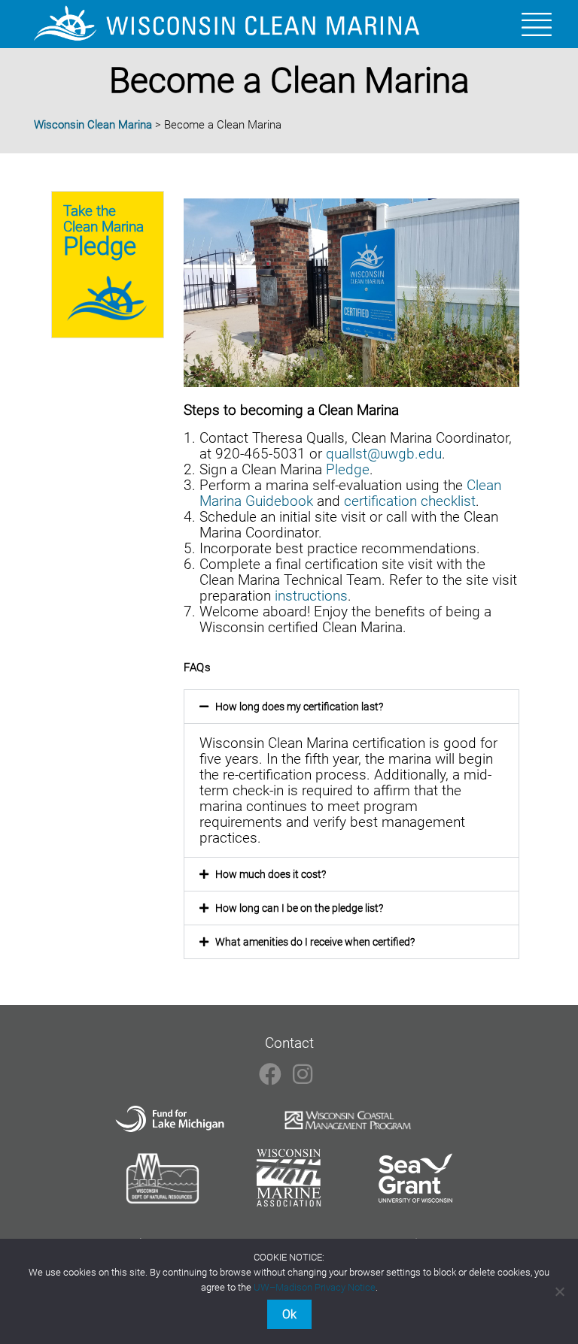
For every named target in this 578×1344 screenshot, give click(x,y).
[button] (351, 706)
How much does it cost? (270, 874)
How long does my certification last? (299, 707)
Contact (289, 1043)
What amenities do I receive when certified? (315, 942)
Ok (289, 1314)
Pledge (348, 469)
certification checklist (410, 501)
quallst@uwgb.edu (384, 453)
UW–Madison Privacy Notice (315, 1287)
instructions (311, 595)
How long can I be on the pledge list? (299, 908)
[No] (559, 1291)
